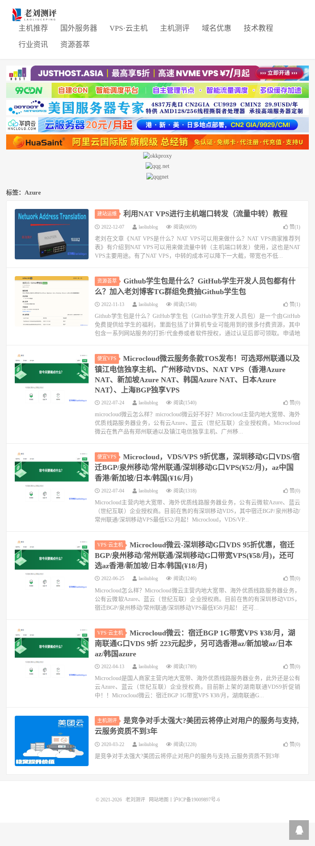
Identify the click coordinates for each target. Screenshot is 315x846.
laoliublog (148, 227)
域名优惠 (216, 28)
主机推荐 (33, 28)
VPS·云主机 (129, 28)
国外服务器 (78, 28)
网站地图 (159, 800)
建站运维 (107, 214)
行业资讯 (33, 45)
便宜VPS (106, 358)
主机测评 (174, 28)
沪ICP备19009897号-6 (196, 800)
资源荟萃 (75, 45)
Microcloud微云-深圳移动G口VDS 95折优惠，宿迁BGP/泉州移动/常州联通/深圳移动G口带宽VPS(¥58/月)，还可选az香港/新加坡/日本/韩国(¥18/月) (194, 555)
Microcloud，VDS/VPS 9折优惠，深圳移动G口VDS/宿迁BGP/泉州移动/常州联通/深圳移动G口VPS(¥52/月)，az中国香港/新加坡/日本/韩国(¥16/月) (197, 467)
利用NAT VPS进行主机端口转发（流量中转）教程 (205, 214)
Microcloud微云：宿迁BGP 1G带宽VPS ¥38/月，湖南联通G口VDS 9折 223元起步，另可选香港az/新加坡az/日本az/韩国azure (195, 643)
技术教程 (258, 28)
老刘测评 (35, 14)
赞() (295, 227)
